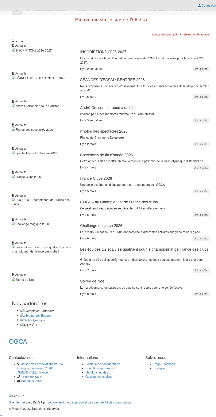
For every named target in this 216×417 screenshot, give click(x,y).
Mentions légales (96, 372)
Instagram (160, 368)
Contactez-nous (31, 381)
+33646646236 (31, 376)
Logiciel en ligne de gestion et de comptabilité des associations (89, 402)
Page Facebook (164, 364)
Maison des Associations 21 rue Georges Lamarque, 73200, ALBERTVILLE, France (40, 368)
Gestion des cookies (98, 376)
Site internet (17, 402)
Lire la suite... (201, 69)
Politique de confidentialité (102, 364)
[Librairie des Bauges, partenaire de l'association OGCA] (35, 315)
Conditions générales (99, 368)
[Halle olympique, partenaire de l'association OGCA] (32, 320)
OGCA (18, 341)
